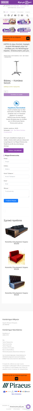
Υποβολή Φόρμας (11, 200)
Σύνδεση (27, 12)
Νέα (3, 340)
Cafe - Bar (22, 55)
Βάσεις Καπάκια (20, 130)
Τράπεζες (12, 12)
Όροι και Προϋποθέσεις (8, 349)
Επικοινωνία (20, 12)
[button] (5, 2)
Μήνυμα (6, 188)
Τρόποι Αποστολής (7, 344)
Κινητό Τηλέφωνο (8, 173)
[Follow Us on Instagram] (19, 15)
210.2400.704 (24, 5)
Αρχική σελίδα (7, 55)
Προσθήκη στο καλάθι (16, 94)
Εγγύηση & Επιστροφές (8, 347)
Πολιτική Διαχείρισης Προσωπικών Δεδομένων (14, 351)
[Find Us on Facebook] (9, 15)
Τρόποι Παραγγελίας (8, 342)
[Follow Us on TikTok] (12, 15)
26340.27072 (21, 7)
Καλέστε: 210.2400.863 (13, 150)
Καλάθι (6, 12)
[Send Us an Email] (5, 15)
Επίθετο (6, 166)
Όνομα (5, 158)
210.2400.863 (15, 5)
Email (5, 180)
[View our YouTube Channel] (16, 15)
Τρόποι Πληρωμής (7, 346)
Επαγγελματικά (15, 55)
